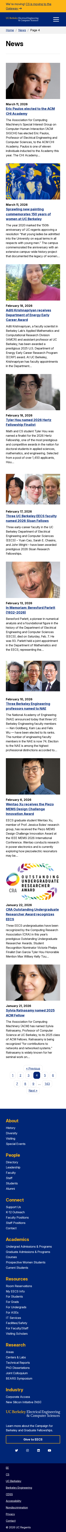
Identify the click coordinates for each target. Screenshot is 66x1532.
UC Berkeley (13, 1481)
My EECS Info (15, 1291)
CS (7, 1474)
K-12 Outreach (15, 1212)
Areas (10, 1352)
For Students (14, 1296)
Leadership (13, 1167)
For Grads (12, 1302)
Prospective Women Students (25, 1262)
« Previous (34, 1068)
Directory (12, 1162)
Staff (9, 1178)
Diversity (11, 1133)
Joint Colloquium (17, 1373)
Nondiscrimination (17, 1507)
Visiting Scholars (17, 1333)
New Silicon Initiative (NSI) (23, 1402)
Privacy (10, 1514)
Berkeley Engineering (19, 1487)
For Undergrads (16, 1307)
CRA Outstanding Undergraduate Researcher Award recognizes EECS (32, 914)
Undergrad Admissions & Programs (29, 1246)
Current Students (17, 1267)
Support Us (13, 1207)
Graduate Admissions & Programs (28, 1252)
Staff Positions (15, 1223)
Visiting (10, 1138)
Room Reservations (19, 1286)
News (22, 30)
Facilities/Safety (16, 1323)
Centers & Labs (16, 1357)
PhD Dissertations (18, 1368)
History (10, 1128)
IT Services (13, 1318)
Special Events (15, 1144)
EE (7, 1467)
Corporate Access (18, 1397)
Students (12, 1183)
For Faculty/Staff (17, 1328)
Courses (11, 1257)
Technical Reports (18, 1362)
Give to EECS (33, 1439)
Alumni (10, 1188)
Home (10, 30)
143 (47, 1084)
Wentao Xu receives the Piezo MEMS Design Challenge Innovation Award (30, 809)
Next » (34, 1090)
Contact (11, 1228)
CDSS (9, 1494)
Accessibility (13, 1500)
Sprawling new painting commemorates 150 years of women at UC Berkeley (28, 214)
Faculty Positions (17, 1217)
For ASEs (12, 1312)
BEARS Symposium (19, 1378)
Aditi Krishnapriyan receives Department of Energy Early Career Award (28, 315)
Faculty (11, 1172)
